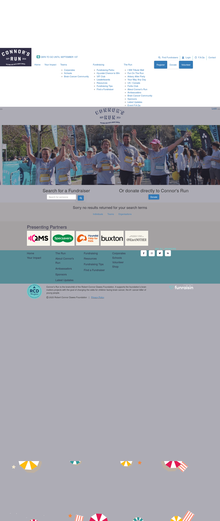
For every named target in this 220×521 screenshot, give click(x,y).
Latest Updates (135, 101)
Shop (115, 266)
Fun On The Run (136, 73)
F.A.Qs (201, 57)
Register (161, 64)
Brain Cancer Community (76, 76)
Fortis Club (133, 85)
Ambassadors (134, 92)
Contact (212, 57)
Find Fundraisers (169, 57)
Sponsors (132, 98)
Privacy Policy (97, 297)
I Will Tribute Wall (136, 69)
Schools (68, 73)
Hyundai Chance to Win (108, 73)
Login (188, 57)
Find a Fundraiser (105, 89)
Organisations (125, 214)
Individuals (98, 214)
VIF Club (101, 76)
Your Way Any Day (137, 79)
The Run (128, 64)
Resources (102, 82)
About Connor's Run (137, 89)
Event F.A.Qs (134, 105)
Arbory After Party (136, 76)
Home (37, 64)
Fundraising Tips (105, 85)
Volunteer (186, 64)
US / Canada (134, 82)
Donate (173, 64)
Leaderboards (103, 79)
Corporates (69, 69)
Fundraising (98, 64)
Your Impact (50, 64)
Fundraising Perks (105, 69)
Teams (63, 64)
